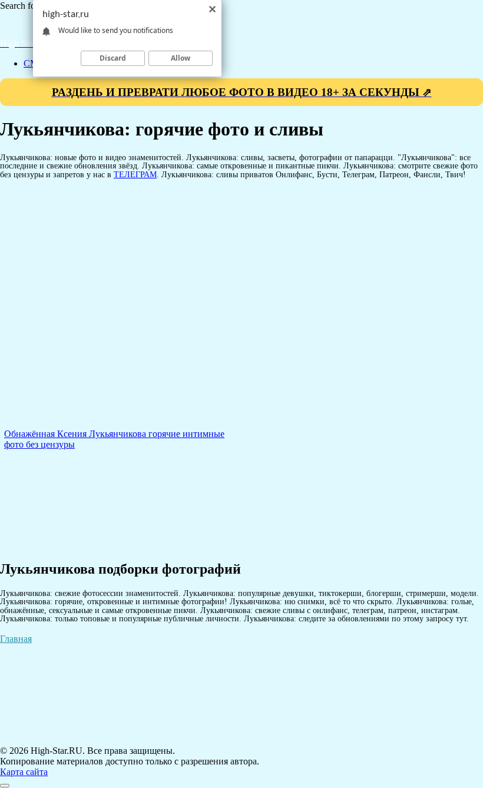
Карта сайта (24, 772)
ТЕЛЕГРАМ (135, 174)
